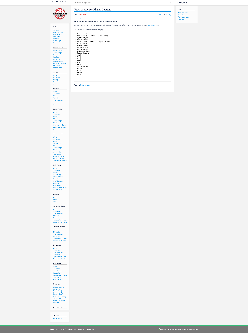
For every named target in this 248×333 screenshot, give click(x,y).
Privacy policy (54, 329)
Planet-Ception (80, 18)
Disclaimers (81, 329)
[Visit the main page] (60, 14)
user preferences (152, 25)
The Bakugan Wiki (60, 2)
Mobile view (90, 329)
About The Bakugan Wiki (68, 329)
